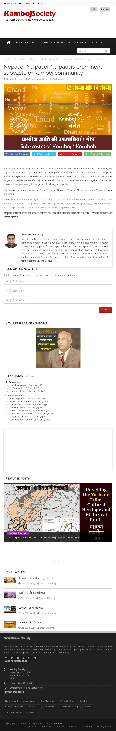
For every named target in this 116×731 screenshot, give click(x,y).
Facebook (39, 3)
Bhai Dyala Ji (34, 707)
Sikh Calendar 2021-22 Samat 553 (20, 712)
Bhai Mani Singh (47, 701)
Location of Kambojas (30, 607)
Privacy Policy (104, 726)
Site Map (73, 726)
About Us (25, 3)
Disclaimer (87, 726)
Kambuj (83, 701)
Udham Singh (29, 701)
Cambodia (96, 42)
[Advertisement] (57, 29)
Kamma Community (14, 707)
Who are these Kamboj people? (36, 578)
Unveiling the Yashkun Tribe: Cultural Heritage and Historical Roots (43, 537)
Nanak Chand (11, 701)
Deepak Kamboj (14, 79)
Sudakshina (50, 707)
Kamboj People (17, 533)
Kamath (87, 707)
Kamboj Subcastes (52, 42)
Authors (60, 726)
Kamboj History (25, 42)
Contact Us (11, 3)
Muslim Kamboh (77, 42)
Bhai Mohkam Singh (70, 707)
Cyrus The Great (67, 701)
